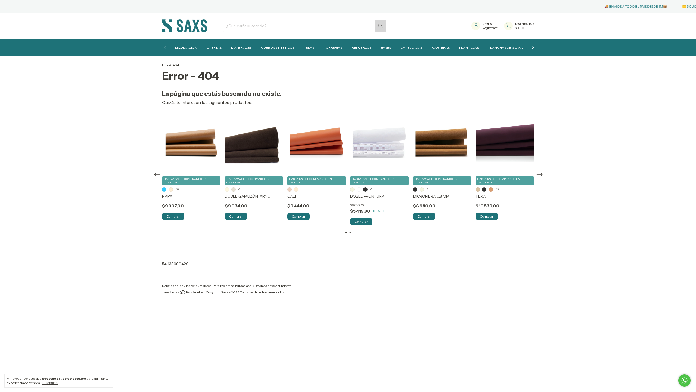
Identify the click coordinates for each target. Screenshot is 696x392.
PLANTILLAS (469, 47)
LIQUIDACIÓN (186, 47)
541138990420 (175, 263)
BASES (386, 47)
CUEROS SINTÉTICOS (277, 47)
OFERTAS (214, 47)
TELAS (309, 47)
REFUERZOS (361, 47)
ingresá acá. (243, 286)
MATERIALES (241, 47)
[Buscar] (380, 26)
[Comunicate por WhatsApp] (684, 380)
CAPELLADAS (411, 47)
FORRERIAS (333, 47)
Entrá (487, 24)
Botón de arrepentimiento (273, 286)
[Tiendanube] (183, 294)
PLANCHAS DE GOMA (505, 47)
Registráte (490, 28)
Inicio (166, 65)
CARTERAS (441, 47)
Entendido (50, 383)
